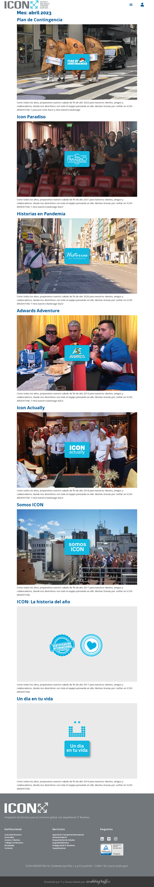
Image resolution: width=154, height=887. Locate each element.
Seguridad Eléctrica (60, 843)
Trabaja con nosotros (14, 843)
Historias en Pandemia (41, 214)
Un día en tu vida (35, 699)
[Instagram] (115, 839)
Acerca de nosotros (13, 835)
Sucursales (9, 837)
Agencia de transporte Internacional (68, 835)
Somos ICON (30, 504)
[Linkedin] (102, 839)
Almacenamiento (59, 837)
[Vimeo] (109, 839)
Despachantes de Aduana (63, 840)
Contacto (9, 848)
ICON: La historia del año (43, 602)
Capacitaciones (59, 848)
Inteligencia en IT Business (63, 846)
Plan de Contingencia (39, 19)
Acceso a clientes (12, 840)
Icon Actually (31, 407)
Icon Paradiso (31, 117)
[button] (130, 4)
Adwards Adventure (38, 310)
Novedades (9, 846)
